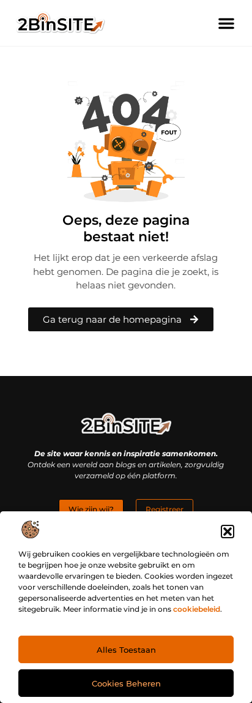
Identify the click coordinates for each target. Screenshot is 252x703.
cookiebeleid (196, 609)
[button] (227, 531)
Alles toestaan (126, 650)
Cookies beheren (126, 683)
